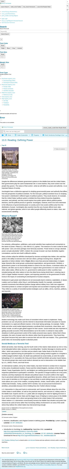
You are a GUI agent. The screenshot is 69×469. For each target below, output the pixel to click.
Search (4, 131)
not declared (32, 440)
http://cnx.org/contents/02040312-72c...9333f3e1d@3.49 (37, 435)
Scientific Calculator (8, 90)
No (26, 453)
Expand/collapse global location (66, 135)
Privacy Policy (29, 465)
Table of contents (60, 149)
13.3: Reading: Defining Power (10, 440)
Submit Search (5, 34)
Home (9, 135)
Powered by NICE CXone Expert (25, 459)
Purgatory (36, 135)
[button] (6, 102)
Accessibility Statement (50, 465)
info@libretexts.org (20, 466)
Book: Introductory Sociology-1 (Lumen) (56, 135)
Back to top (5, 447)
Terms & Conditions (38, 465)
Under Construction (22, 135)
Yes (20, 453)
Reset (2, 45)
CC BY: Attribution (16, 423)
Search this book (4, 28)
